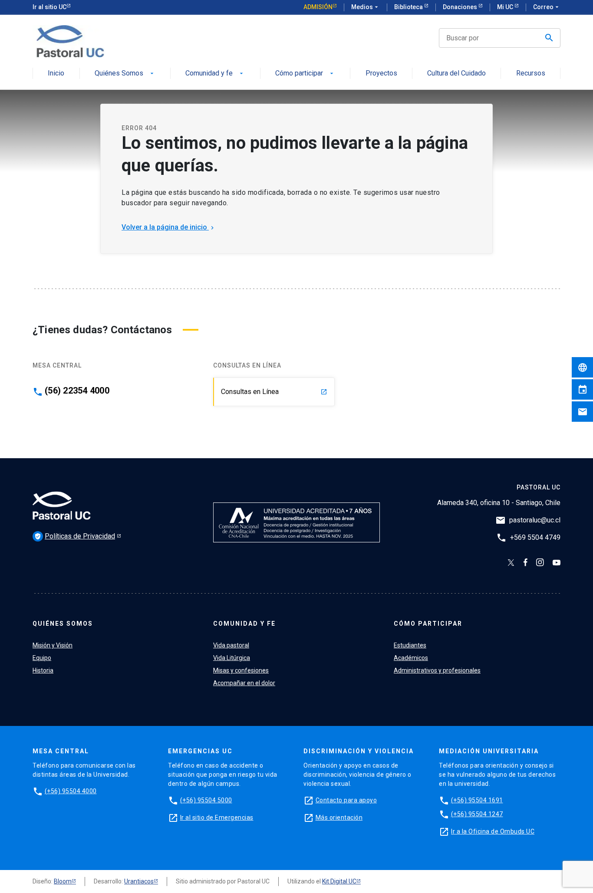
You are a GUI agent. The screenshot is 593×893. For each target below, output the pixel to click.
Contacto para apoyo (346, 800)
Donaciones (460, 6)
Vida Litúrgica (231, 657)
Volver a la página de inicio (169, 227)
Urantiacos (139, 881)
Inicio (56, 73)
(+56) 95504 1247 (477, 814)
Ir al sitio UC (49, 6)
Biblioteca (409, 6)
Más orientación (339, 817)
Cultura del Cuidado (456, 73)
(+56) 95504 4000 (71, 791)
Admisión (318, 6)
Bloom (63, 881)
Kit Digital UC (339, 881)
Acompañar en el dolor (244, 683)
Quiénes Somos (125, 73)
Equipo (42, 657)
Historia (43, 670)
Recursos (530, 73)
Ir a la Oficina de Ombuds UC (492, 831)
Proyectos (381, 73)
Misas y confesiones (241, 670)
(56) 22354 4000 (77, 390)
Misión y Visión (52, 645)
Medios (365, 6)
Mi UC (505, 6)
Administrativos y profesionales (437, 670)
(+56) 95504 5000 (206, 800)
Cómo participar (305, 73)
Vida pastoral (231, 645)
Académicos (411, 657)
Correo (546, 6)
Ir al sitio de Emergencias (217, 817)
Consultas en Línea (274, 391)
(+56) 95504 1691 (477, 800)
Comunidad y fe (215, 73)
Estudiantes (410, 645)
